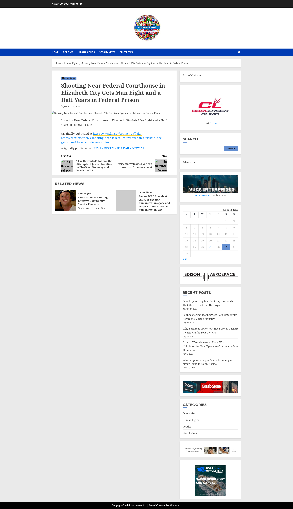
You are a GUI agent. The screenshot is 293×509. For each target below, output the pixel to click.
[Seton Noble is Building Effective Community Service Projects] (65, 200)
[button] (239, 52)
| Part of (151, 505)
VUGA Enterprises (203, 195)
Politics (68, 52)
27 (210, 247)
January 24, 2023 (72, 106)
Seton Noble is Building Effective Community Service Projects (93, 201)
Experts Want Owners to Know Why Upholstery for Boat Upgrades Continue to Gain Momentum (210, 346)
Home (55, 52)
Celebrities (126, 52)
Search (190, 139)
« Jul (185, 259)
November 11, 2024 (90, 208)
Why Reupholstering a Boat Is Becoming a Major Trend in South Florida (207, 362)
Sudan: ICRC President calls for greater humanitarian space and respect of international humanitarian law (154, 203)
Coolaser (213, 123)
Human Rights (86, 52)
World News (107, 52)
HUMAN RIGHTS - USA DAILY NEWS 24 (118, 148)
